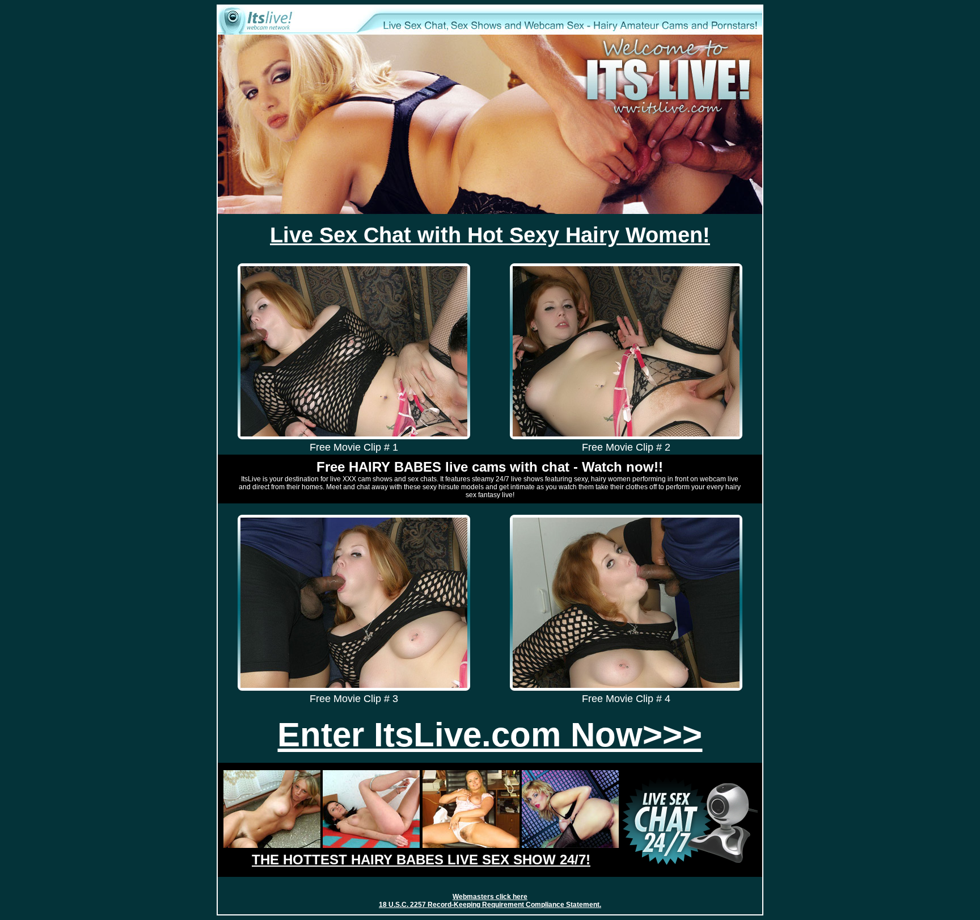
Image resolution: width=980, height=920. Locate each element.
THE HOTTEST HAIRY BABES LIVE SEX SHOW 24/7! (421, 859)
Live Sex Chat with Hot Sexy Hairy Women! (490, 235)
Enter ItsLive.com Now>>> (489, 734)
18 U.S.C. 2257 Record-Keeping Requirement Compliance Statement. (490, 905)
